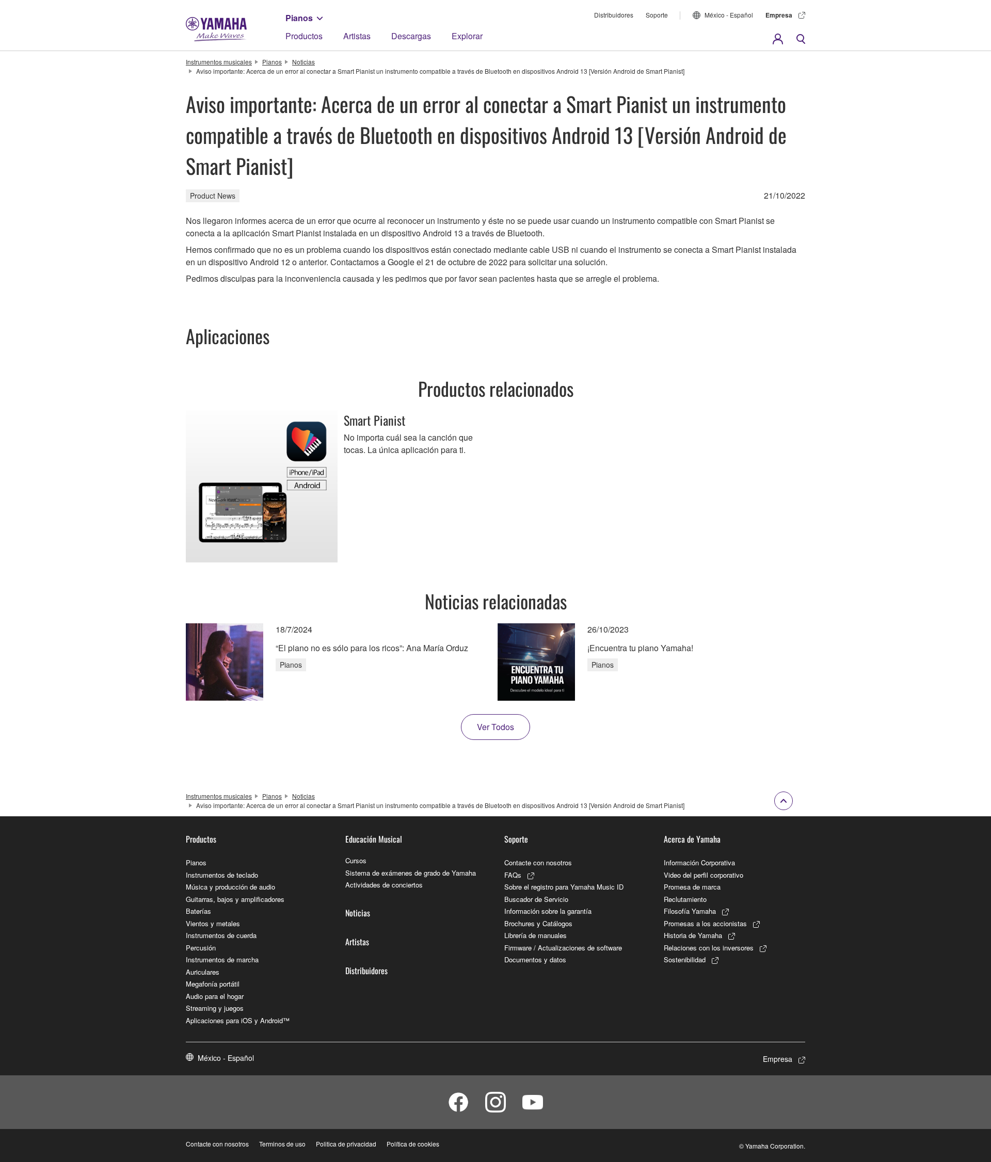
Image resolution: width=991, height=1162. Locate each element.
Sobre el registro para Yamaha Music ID (564, 887)
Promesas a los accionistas (705, 923)
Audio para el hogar (215, 996)
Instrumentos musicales (219, 61)
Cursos (355, 860)
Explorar (467, 36)
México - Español (729, 14)
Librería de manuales (535, 935)
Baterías (198, 911)
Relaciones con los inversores (709, 948)
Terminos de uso (282, 1143)
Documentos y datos (535, 959)
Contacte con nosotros (538, 862)
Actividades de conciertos (384, 885)
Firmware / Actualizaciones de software (563, 948)
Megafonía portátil (212, 984)
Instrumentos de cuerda (221, 935)
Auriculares (202, 972)
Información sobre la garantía (548, 911)
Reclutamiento (685, 899)
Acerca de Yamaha (692, 839)
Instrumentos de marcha (222, 959)
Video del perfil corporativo (703, 875)
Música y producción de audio (230, 887)
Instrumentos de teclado (222, 875)
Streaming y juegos (215, 1008)
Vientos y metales (213, 923)
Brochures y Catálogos (538, 923)
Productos (304, 36)
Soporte (657, 14)
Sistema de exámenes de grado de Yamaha (410, 873)
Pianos (299, 18)
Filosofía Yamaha (690, 911)
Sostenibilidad (685, 959)
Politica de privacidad (346, 1143)
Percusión (201, 948)
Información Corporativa (699, 862)
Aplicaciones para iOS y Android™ (238, 1020)
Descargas (411, 36)
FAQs (512, 875)
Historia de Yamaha (693, 935)
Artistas (357, 36)
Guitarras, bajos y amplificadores (235, 899)
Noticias (303, 61)
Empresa (778, 15)
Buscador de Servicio (536, 899)
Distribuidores (613, 14)
